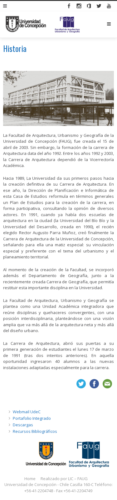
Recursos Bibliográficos (35, 431)
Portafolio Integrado (32, 418)
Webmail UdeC (27, 411)
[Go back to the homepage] (42, 24)
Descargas (23, 425)
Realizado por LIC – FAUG (64, 478)
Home (30, 478)
